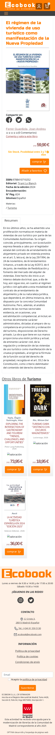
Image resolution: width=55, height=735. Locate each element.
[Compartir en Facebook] (9, 119)
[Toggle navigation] (5, 13)
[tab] (11, 221)
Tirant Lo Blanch (27, 183)
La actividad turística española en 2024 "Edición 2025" (14, 522)
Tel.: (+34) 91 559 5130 (29, 628)
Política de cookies (27, 656)
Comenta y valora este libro (22, 136)
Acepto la (29, 679)
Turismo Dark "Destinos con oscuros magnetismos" (41, 428)
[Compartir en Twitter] (19, 119)
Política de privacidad (27, 651)
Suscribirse (27, 688)
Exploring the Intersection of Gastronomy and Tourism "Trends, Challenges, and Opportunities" (14, 433)
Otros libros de (21, 378)
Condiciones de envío (27, 662)
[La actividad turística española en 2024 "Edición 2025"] (14, 495)
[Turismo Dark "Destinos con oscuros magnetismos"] (40, 400)
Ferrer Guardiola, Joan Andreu (26, 129)
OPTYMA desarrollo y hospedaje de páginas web (27, 732)
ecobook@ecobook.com (29, 634)
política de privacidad (34, 679)
